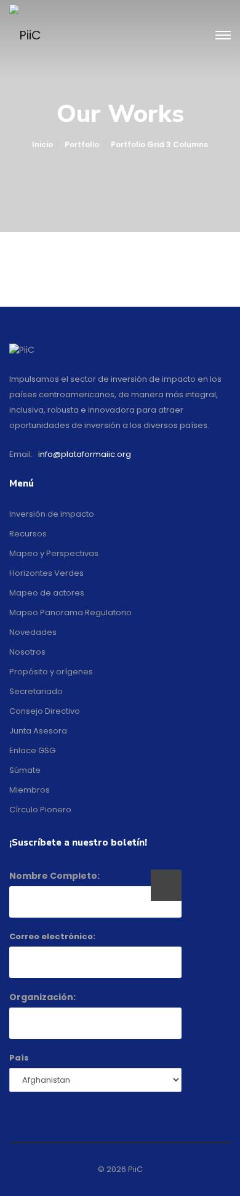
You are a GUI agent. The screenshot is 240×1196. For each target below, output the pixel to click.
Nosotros (27, 652)
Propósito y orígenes (51, 671)
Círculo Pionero (40, 809)
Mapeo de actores (46, 593)
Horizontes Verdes (46, 573)
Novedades (33, 632)
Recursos (28, 533)
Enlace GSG (32, 750)
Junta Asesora (38, 731)
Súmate (25, 770)
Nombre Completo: (54, 876)
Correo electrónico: (52, 936)
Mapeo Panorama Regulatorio (70, 612)
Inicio (42, 144)
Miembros (29, 790)
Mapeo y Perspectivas (53, 553)
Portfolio (82, 144)
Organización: (42, 997)
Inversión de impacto (51, 514)
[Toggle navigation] (223, 36)
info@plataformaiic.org (84, 454)
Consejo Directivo (44, 711)
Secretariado (36, 691)
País (19, 1058)
